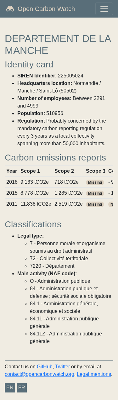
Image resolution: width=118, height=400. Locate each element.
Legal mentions (94, 374)
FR (21, 387)
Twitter (62, 366)
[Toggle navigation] (104, 9)
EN (10, 387)
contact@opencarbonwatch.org (39, 374)
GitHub (45, 366)
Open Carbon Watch (46, 8)
